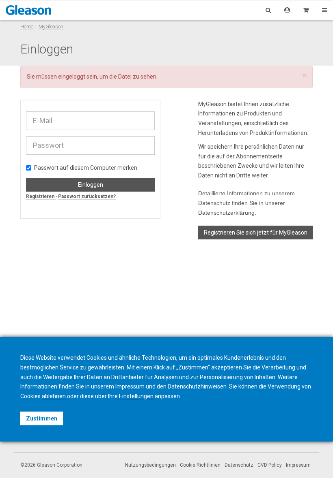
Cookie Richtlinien (200, 465)
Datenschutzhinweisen (197, 386)
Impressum (298, 465)
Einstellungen (136, 396)
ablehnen (54, 396)
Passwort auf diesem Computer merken (85, 167)
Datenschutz (239, 465)
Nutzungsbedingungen (150, 465)
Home (26, 26)
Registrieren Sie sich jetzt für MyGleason (255, 232)
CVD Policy (269, 465)
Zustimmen (41, 418)
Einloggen (90, 184)
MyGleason (51, 26)
